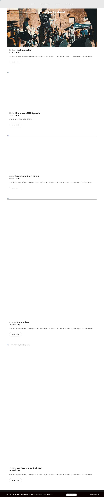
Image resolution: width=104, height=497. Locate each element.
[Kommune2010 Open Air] (52, 91)
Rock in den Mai (24, 50)
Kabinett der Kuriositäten (29, 468)
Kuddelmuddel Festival (27, 176)
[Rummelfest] (52, 258)
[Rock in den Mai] (52, 27)
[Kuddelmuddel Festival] (52, 154)
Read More (15, 62)
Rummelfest (23, 322)
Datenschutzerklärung (95, 494)
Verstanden (71, 494)
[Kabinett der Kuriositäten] (52, 404)
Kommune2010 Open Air (28, 113)
